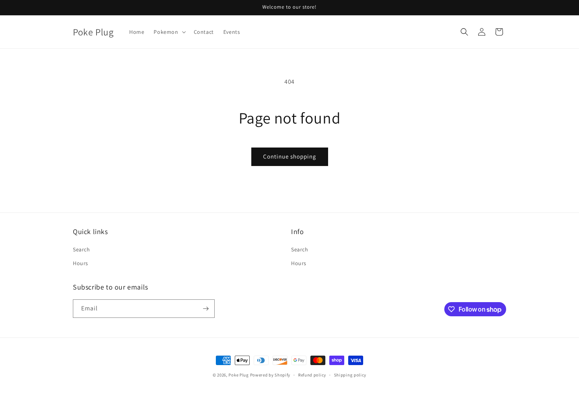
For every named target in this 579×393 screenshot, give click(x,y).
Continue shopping (289, 156)
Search (81, 249)
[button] (169, 32)
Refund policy (312, 375)
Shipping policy (350, 375)
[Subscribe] (205, 308)
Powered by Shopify (270, 375)
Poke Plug (238, 375)
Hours (80, 263)
